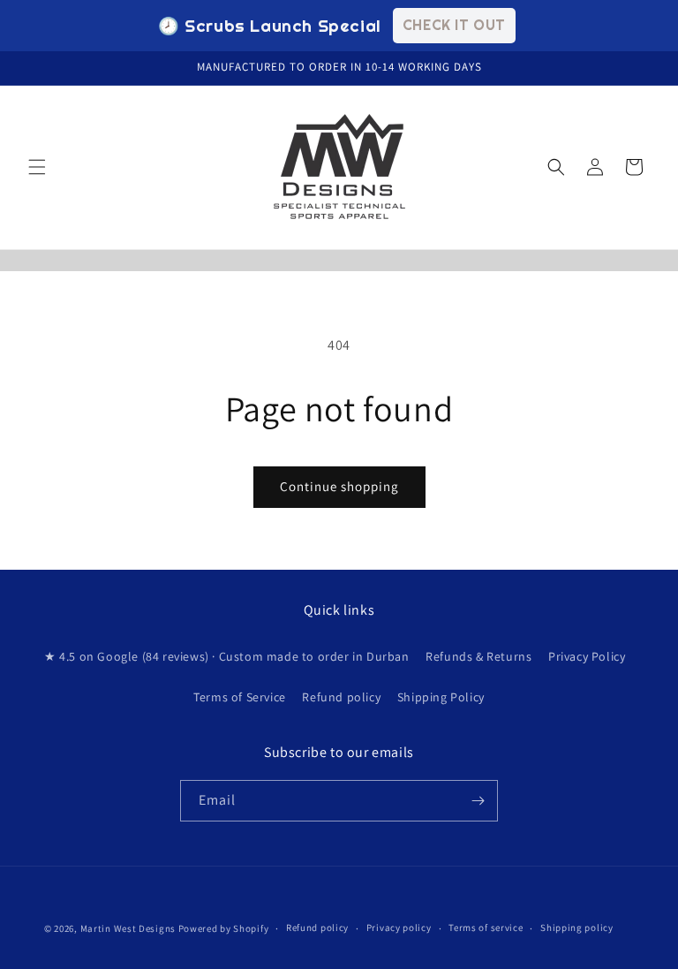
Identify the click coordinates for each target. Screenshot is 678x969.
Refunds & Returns (478, 656)
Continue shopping (339, 486)
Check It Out (454, 25)
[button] (37, 167)
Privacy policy (399, 927)
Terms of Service (239, 697)
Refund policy (341, 697)
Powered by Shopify (223, 928)
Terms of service (485, 927)
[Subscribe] (477, 800)
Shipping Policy (441, 697)
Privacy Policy (586, 656)
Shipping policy (577, 927)
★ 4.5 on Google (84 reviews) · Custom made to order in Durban (227, 656)
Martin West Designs (128, 928)
